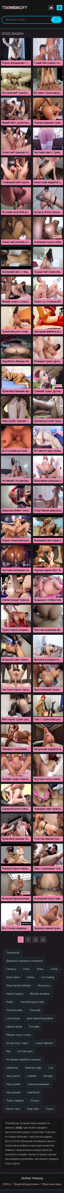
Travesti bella (14, 1010)
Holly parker (13, 1084)
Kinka (40, 969)
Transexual (12, 952)
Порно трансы (32, 1178)
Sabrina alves (14, 1026)
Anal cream (13, 977)
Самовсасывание (38, 1084)
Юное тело (13, 1108)
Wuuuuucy (44, 985)
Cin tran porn (25, 1051)
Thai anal (34, 1010)
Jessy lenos (13, 1076)
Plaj (8, 1051)
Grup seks (33, 1108)
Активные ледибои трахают (23, 1059)
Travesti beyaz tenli (32, 1002)
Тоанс (49, 1108)
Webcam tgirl (33, 1067)
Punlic (9, 1002)
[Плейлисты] (51, 7)
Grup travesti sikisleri (18, 985)
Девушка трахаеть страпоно (24, 960)
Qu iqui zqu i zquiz (17, 1043)
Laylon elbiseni (44, 1043)
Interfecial (33, 1092)
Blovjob (48, 1076)
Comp (54, 969)
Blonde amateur (40, 993)
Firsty (26, 969)
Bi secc (35, 1100)
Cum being (47, 977)
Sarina (30, 977)
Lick (50, 1067)
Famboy (11, 969)
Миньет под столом (18, 1034)
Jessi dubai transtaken (40, 1018)
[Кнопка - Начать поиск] (56, 20)
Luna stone (13, 1018)
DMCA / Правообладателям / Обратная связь (32, 1184)
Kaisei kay (12, 1067)
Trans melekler (15, 1100)
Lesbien (31, 1076)
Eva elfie (34, 1026)
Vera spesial (13, 1092)
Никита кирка (14, 993)
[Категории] (59, 7)
